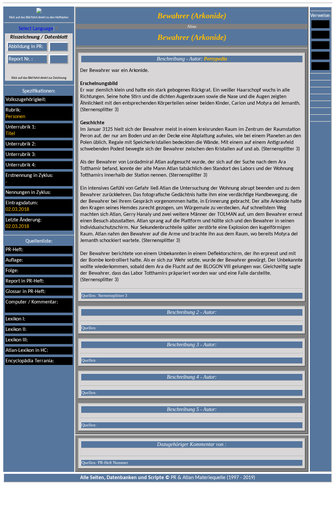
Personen (15, 116)
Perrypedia (215, 58)
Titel (10, 133)
